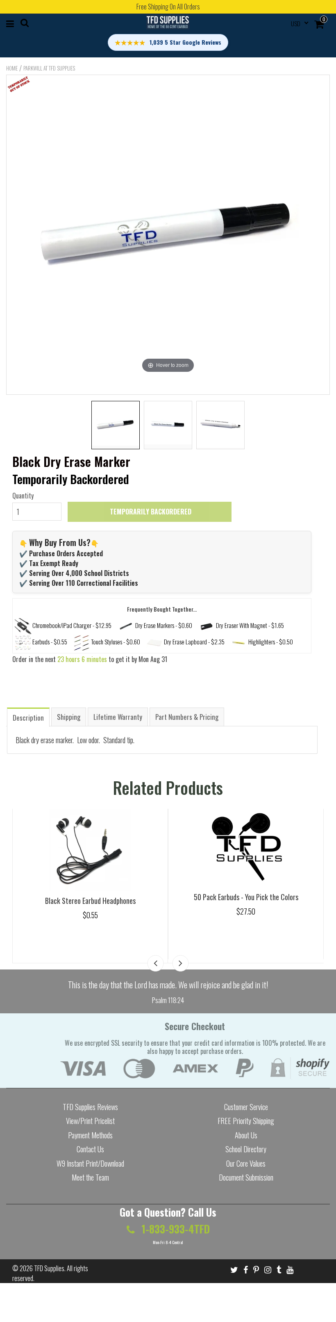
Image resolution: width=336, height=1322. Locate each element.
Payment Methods (90, 1135)
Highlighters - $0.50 (270, 641)
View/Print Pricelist (90, 1120)
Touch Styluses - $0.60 (115, 641)
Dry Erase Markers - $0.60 (163, 625)
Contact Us (90, 1149)
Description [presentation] (28, 717)
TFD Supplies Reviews (90, 1106)
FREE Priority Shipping (246, 1120)
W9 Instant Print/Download (90, 1163)
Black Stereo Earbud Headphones (90, 900)
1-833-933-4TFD (174, 1228)
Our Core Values (246, 1163)
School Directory (245, 1149)
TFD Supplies (49, 1268)
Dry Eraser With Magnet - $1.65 (250, 625)
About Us (246, 1135)
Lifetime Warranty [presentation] (117, 717)
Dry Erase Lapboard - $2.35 (194, 641)
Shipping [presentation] (68, 717)
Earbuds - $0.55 (49, 641)
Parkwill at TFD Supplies (49, 68)
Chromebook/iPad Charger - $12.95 (71, 625)
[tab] (28, 717)
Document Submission (246, 1177)
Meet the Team (90, 1177)
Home (12, 68)
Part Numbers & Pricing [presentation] (186, 717)
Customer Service (246, 1106)
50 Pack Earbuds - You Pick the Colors (246, 897)
